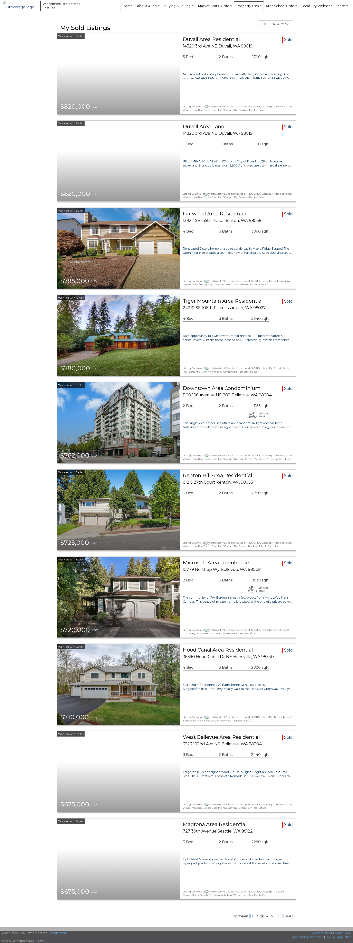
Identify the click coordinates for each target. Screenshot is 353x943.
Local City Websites (316, 6)
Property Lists (249, 8)
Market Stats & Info (215, 8)
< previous (240, 916)
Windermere (58, 932)
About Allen (149, 8)
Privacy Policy (342, 932)
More (342, 8)
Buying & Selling (179, 8)
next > (289, 916)
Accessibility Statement (308, 937)
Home (128, 6)
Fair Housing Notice (338, 937)
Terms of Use (320, 932)
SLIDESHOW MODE (275, 24)
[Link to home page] (20, 6)
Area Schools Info (282, 8)
